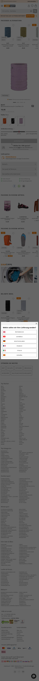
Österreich (19, 332)
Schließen (36, 323)
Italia (19, 350)
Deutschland (19, 341)
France (19, 346)
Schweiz (19, 336)
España (19, 355)
